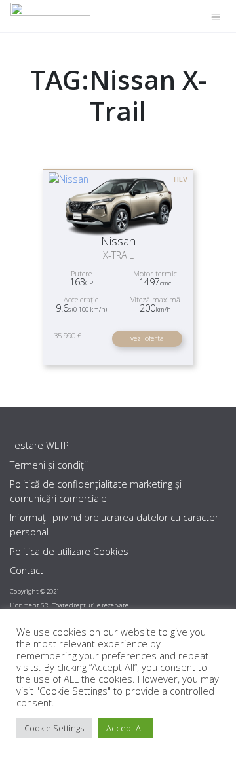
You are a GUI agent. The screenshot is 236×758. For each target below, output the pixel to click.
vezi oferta (147, 338)
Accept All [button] (125, 728)
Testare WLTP (39, 445)
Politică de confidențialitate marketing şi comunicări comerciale (96, 491)
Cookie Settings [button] (54, 728)
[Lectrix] (50, 16)
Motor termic (155, 273)
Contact (26, 570)
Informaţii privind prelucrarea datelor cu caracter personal (114, 524)
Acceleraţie (81, 299)
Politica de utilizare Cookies (69, 551)
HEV (180, 179)
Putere (81, 273)
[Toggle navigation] (216, 16)
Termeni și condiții (49, 465)
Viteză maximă (155, 299)
